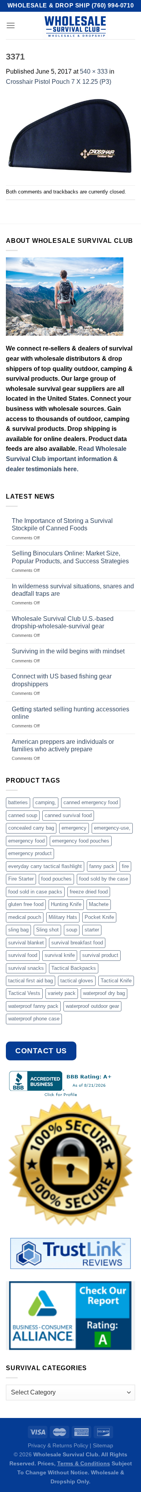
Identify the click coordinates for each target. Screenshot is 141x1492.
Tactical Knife (116, 981)
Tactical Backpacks (73, 968)
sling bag (18, 930)
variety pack (62, 993)
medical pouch (24, 917)
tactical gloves (76, 981)
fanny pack (101, 866)
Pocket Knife (99, 917)
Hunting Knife (66, 904)
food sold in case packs (35, 892)
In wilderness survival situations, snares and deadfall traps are (73, 590)
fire (125, 866)
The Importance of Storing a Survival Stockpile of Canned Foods (62, 524)
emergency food (26, 841)
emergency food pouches (80, 841)
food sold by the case (103, 879)
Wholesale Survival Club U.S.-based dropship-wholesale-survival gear (63, 622)
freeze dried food (89, 892)
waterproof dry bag (104, 993)
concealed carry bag (31, 828)
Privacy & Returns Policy (58, 1445)
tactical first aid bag (30, 981)
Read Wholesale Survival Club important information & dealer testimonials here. (66, 458)
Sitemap (103, 1445)
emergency (74, 828)
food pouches (56, 879)
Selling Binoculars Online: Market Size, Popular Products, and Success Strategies (70, 557)
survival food (22, 955)
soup (71, 930)
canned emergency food (90, 802)
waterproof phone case (34, 1019)
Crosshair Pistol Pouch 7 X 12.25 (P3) (58, 81)
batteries (18, 802)
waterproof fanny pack (33, 1006)
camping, (45, 802)
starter (92, 930)
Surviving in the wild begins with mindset (68, 651)
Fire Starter (21, 879)
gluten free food (25, 904)
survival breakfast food (77, 943)
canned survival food (68, 815)
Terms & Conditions (83, 1463)
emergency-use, (112, 828)
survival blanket (26, 943)
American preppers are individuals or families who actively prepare (63, 745)
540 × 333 (94, 71)
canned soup (22, 815)
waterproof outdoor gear (92, 1006)
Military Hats (63, 917)
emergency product (30, 853)
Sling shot (47, 930)
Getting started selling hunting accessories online (70, 713)
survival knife (60, 955)
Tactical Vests (24, 993)
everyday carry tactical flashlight (45, 866)
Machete (98, 904)
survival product (100, 955)
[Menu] (10, 25)
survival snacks (26, 968)
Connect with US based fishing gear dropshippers (62, 680)
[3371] (70, 135)
